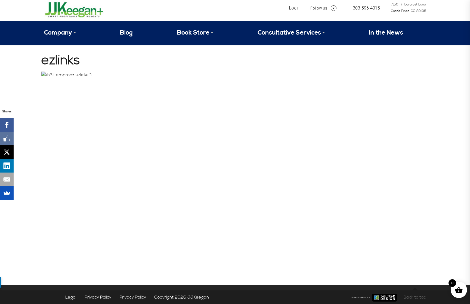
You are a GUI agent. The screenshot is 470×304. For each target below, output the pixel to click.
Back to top (414, 297)
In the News (386, 33)
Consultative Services (289, 33)
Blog (126, 33)
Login (294, 8)
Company (58, 33)
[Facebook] (7, 125)
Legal (70, 297)
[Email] (7, 179)
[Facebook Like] (7, 138)
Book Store (193, 33)
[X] (7, 152)
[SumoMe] (7, 193)
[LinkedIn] (7, 166)
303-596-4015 (366, 8)
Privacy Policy (98, 297)
